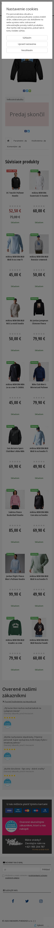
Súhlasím (27, 37)
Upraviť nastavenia (27, 44)
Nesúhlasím (27, 50)
